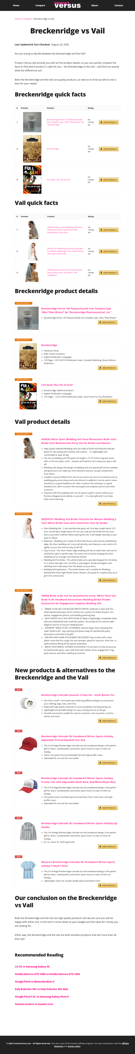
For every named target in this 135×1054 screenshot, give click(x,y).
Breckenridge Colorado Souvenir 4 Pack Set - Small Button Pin (77, 695)
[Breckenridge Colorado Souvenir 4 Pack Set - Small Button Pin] (28, 703)
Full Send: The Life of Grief (58, 179)
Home (16, 5)
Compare (40, 5)
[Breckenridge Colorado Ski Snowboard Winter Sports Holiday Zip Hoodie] (28, 831)
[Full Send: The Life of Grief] (32, 179)
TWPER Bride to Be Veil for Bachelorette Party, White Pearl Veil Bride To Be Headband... (64, 272)
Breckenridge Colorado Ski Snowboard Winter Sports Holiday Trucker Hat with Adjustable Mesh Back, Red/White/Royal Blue (78, 780)
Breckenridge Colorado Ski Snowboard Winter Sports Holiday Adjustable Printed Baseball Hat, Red (77, 738)
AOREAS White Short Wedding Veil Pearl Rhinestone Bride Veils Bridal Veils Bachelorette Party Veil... (65, 230)
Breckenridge (53, 149)
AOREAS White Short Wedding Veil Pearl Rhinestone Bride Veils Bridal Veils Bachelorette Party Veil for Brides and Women (78, 441)
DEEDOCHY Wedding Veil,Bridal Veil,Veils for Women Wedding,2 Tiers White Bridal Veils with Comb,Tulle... (65, 251)
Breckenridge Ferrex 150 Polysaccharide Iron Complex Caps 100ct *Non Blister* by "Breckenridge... (65, 122)
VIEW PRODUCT (110, 122)
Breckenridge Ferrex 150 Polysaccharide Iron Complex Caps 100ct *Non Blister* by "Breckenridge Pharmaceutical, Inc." (76, 310)
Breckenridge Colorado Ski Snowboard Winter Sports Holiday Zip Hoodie (79, 825)
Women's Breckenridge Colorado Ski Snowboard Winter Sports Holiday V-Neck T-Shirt (78, 863)
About (94, 5)
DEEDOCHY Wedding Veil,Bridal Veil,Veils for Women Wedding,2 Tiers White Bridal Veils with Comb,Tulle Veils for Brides (78, 521)
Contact (119, 5)
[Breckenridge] (32, 149)
